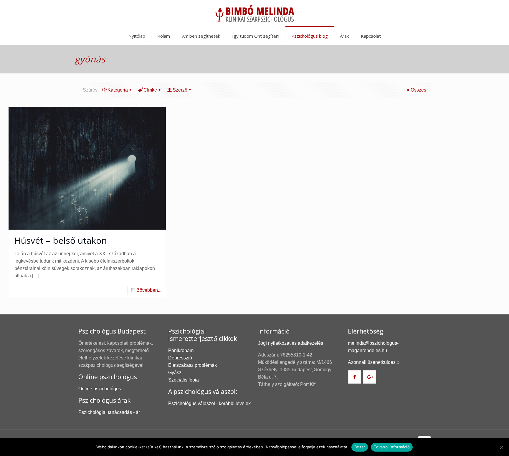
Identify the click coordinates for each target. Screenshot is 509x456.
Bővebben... (148, 290)
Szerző (180, 89)
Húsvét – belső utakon (60, 240)
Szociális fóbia (183, 379)
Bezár (359, 447)
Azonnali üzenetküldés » (373, 362)
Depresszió (180, 357)
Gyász (174, 372)
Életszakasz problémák (192, 365)
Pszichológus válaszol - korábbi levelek (209, 403)
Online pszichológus (99, 388)
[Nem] (502, 447)
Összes (418, 89)
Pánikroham (181, 350)
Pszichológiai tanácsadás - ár (109, 412)
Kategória (118, 89)
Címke (150, 89)
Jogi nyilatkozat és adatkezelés (290, 343)
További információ (392, 447)
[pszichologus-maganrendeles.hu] (254, 13)
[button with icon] (354, 377)
